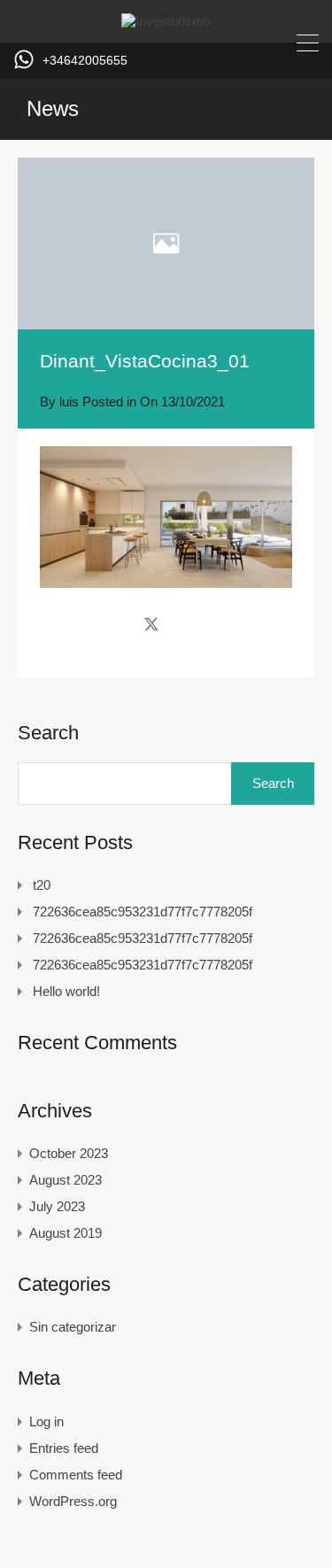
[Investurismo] (166, 20)
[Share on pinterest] (213, 623)
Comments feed (75, 1474)
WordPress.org (73, 1501)
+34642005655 (84, 60)
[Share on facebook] (120, 623)
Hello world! (66, 991)
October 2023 (68, 1153)
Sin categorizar (72, 1326)
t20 (41, 884)
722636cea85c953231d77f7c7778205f (142, 911)
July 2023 (57, 1206)
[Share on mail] (183, 623)
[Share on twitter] (151, 623)
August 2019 (65, 1232)
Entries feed (63, 1448)
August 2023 (65, 1179)
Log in (46, 1421)
